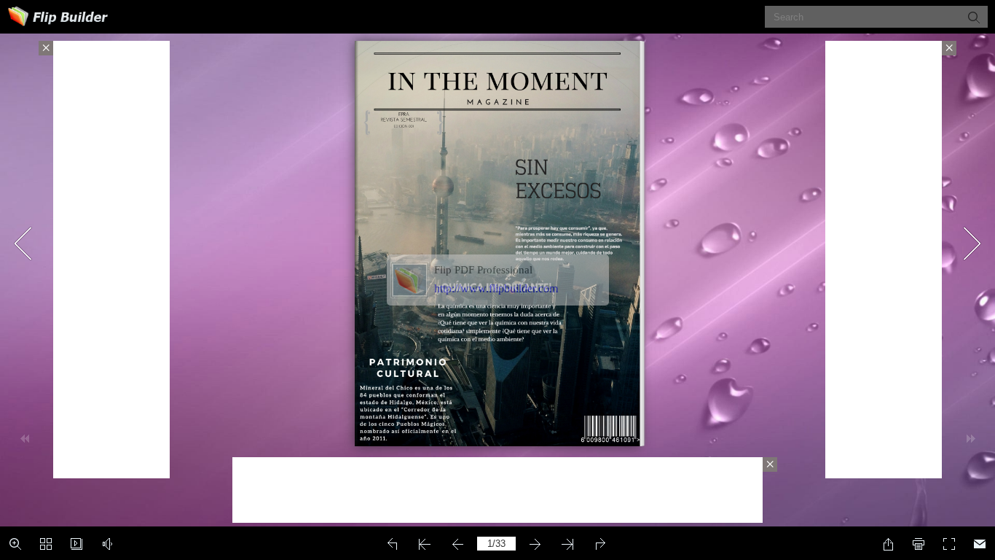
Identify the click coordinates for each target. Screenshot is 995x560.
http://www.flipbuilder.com (496, 288)
